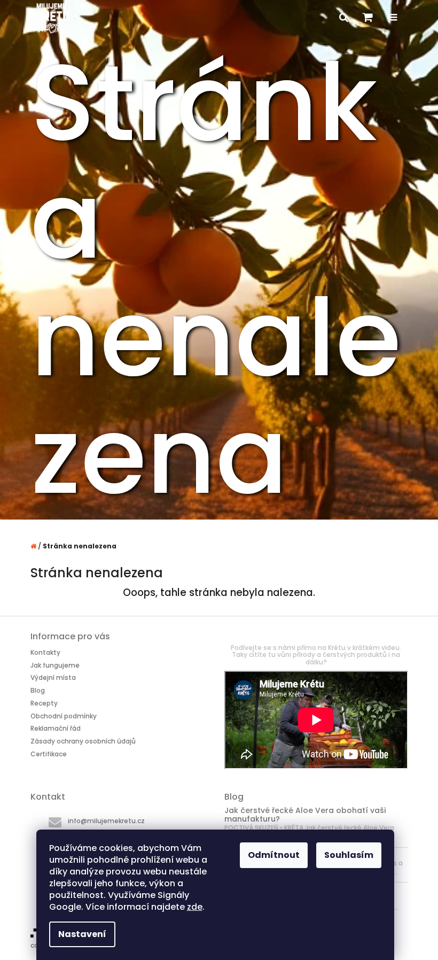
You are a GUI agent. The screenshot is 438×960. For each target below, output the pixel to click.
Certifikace (48, 753)
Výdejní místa (53, 677)
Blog (37, 690)
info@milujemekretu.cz (106, 820)
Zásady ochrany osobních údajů (83, 741)
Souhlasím (348, 855)
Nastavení (82, 934)
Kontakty (45, 652)
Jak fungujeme (55, 665)
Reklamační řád (55, 728)
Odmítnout (274, 855)
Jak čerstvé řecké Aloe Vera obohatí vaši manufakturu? (305, 815)
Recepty (44, 703)
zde (194, 907)
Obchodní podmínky (63, 716)
